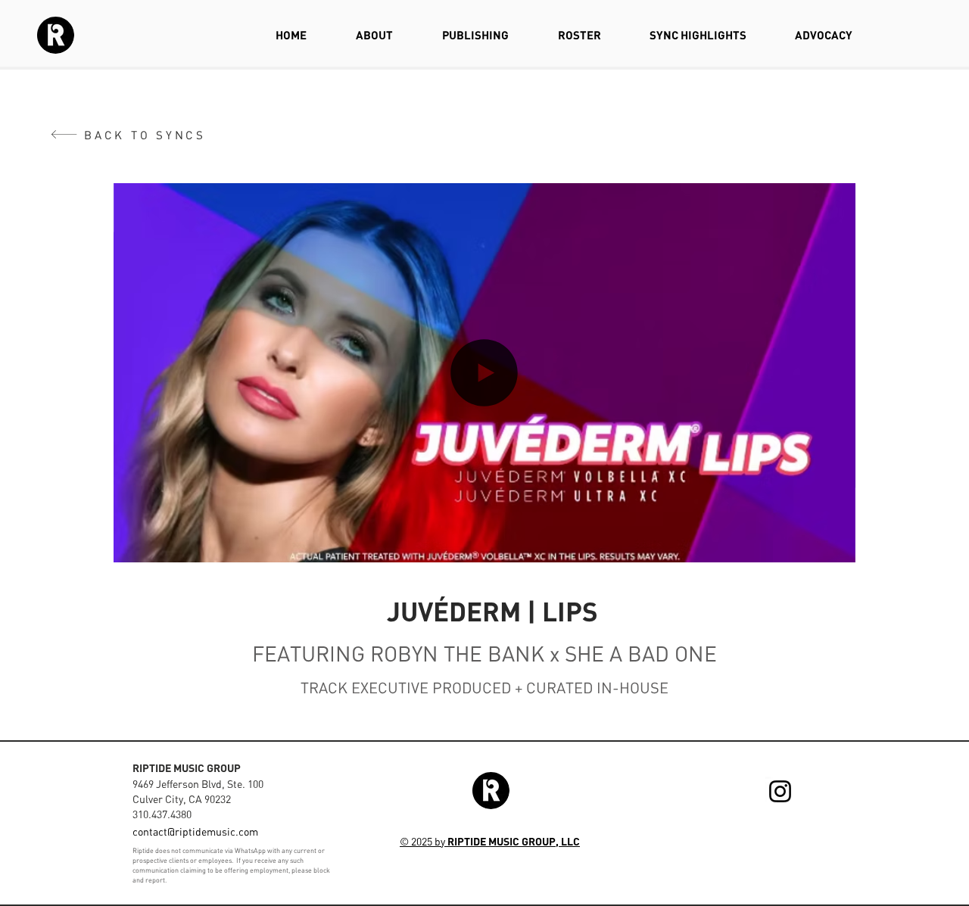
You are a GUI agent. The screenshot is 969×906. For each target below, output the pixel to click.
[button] (836, 545)
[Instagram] (780, 791)
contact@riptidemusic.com (195, 831)
